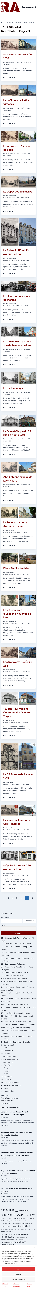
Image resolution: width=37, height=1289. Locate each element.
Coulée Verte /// (17, 1223)
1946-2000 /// (8, 1215)
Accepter (18, 1269)
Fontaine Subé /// (6, 1226)
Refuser (18, 1274)
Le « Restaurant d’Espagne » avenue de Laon (17, 614)
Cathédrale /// (5, 1221)
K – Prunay (5, 1068)
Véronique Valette (11, 195)
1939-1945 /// (24, 1211)
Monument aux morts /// (21, 1237)
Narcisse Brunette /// (7, 1239)
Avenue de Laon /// (7, 1218)
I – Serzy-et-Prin (7, 1062)
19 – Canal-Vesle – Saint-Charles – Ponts (16, 1022)
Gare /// (15, 1226)
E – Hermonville (7, 1051)
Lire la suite (9, 77)
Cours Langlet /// (27, 1223)
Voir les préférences (19, 1279)
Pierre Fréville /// (20, 1242)
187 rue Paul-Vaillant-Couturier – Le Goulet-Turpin (16, 712)
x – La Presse (6, 1080)
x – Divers (4, 1074)
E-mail (3, 925)
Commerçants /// (6, 1223)
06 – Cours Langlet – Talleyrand (13, 964)
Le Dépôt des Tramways (17, 191)
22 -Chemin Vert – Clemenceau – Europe (16, 1036)
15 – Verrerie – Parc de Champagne (14, 1004)
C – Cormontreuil (7, 1045)
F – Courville (5, 1054)
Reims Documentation (9, 1098)
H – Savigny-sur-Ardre (9, 1059)
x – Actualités (6, 1071)
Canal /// (31, 1218)
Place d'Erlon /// (8, 1245)
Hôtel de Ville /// (7, 1232)
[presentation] (18, 44)
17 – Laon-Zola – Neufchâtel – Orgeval (15, 1013)
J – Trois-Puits (6, 1065)
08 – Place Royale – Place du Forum (14, 973)
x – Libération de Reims (10, 1082)
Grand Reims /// (31, 1229)
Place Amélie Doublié (16, 568)
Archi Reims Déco (7, 1101)
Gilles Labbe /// (24, 1226)
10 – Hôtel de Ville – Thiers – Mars (14, 978)
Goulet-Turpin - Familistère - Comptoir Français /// (13, 1229)
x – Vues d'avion (7, 1091)
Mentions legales (7, 913)
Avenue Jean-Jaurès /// (21, 1218)
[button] (34, 1247)
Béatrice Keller (10, 62)
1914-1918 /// (9, 1210)
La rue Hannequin (13, 388)
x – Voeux (4, 1088)
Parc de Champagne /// (7, 1242)
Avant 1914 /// (26, 1214)
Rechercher (5, 917)
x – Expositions (6, 1077)
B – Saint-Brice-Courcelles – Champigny (16, 1042)
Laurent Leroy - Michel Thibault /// (15, 1234)
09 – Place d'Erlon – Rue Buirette (13, 976)
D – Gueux (5, 1048)
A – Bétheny (5, 1039)
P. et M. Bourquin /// (19, 1239)
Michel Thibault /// (7, 1237)
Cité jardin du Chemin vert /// (18, 1221)
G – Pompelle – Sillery (9, 1056)
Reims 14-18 (5, 1103)
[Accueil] (1, 22)
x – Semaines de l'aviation (11, 1085)
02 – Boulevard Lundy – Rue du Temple (16, 944)
